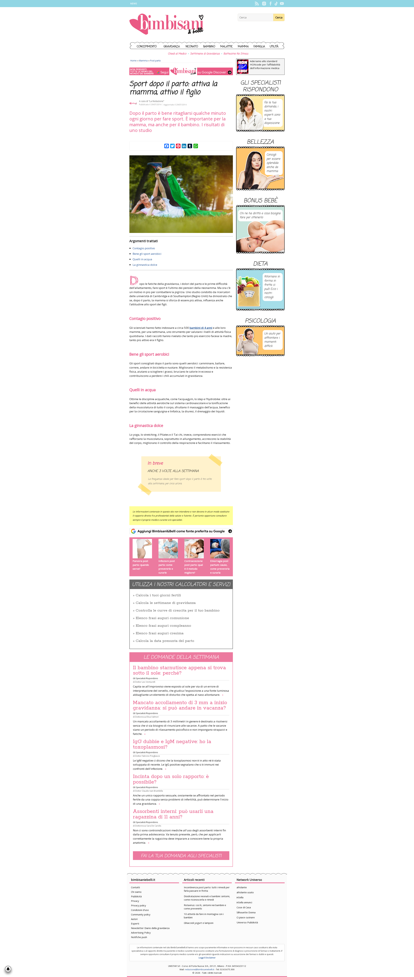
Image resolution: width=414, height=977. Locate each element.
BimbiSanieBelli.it (166, 24)
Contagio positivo (144, 248)
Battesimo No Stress (235, 54)
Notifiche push (139, 937)
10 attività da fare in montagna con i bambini (204, 915)
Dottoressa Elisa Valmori (147, 716)
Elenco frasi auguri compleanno (163, 625)
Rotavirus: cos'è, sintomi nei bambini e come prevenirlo (205, 906)
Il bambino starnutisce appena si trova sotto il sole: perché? (179, 670)
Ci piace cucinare (246, 917)
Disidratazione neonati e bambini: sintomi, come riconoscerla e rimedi (207, 898)
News (133, 3)
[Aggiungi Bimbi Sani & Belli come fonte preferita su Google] (181, 531)
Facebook (270, 3)
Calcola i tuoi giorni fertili (158, 595)
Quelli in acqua (142, 259)
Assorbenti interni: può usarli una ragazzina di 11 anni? (173, 814)
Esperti (135, 923)
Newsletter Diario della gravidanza (150, 928)
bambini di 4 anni (201, 328)
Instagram (264, 3)
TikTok (276, 3)
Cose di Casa (244, 907)
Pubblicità (136, 896)
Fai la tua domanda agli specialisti (181, 856)
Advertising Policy (141, 932)
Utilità (274, 47)
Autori (134, 919)
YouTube (282, 3)
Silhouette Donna (246, 912)
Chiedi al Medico (177, 54)
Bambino (209, 47)
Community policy (140, 914)
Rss (256, 3)
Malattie (226, 47)
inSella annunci (244, 902)
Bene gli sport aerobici (147, 254)
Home (133, 60)
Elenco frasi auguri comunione (162, 618)
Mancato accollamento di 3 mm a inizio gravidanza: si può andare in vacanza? (180, 705)
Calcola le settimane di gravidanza (166, 603)
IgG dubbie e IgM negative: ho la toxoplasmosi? (172, 744)
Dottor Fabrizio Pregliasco (147, 755)
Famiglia (259, 47)
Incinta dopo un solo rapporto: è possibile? (171, 779)
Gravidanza (172, 47)
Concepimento (147, 47)
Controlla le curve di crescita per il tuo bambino (178, 610)
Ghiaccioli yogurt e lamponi (198, 922)
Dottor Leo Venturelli (145, 681)
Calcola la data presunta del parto (165, 641)
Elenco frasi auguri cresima (160, 633)
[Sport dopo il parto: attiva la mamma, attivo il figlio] (181, 194)
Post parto (155, 60)
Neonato (192, 47)
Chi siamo (136, 891)
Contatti (135, 887)
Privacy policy (138, 905)
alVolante (242, 887)
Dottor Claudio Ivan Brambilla (149, 790)
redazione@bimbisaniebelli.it (199, 969)
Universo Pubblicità (247, 922)
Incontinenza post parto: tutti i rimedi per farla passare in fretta (207, 889)
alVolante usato (245, 892)
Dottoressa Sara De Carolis (148, 825)
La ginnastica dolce (145, 265)
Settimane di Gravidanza (205, 54)
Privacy (135, 900)
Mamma (243, 47)
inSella (240, 897)
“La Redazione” (156, 101)
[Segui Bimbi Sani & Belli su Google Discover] (181, 71)
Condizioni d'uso (140, 910)
